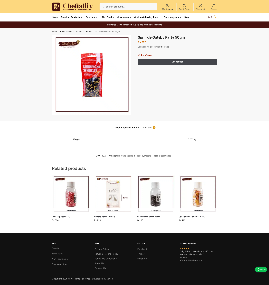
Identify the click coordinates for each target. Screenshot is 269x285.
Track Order (184, 9)
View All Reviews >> (191, 260)
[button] (212, 17)
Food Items (57, 253)
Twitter (140, 253)
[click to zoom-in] (91, 75)
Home (54, 31)
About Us (99, 263)
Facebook (142, 249)
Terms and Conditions (106, 258)
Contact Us (100, 268)
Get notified (71, 226)
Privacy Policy (102, 249)
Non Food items (60, 259)
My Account (167, 9)
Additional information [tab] (127, 127)
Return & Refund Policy (106, 253)
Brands (55, 248)
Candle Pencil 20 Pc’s (104, 216)
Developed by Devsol (102, 278)
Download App (59, 264)
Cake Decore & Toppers (71, 31)
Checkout (200, 9)
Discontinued (165, 156)
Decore (88, 31)
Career (214, 9)
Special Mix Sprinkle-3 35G (192, 216)
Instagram (142, 258)
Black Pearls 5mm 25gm (148, 216)
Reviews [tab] (149, 127)
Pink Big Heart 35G (61, 216)
